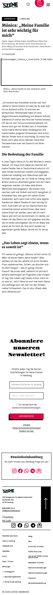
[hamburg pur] (8, 521)
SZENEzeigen (9, 19)
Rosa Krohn (10, 54)
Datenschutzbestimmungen (37, 573)
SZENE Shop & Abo (35, 551)
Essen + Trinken (7, 561)
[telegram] (33, 471)
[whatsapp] (26, 471)
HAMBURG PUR (7, 546)
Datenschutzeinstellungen (37, 568)
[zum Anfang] (46, 504)
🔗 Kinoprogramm (8, 572)
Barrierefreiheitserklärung (37, 583)
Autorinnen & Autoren (36, 546)
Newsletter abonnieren (10, 536)
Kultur (4, 556)
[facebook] (20, 471)
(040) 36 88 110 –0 (8, 508)
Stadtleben (6, 551)
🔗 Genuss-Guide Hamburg (11, 582)
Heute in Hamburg (8, 541)
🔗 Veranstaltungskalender (11, 577)
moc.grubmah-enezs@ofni (11, 511)
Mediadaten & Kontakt (36, 562)
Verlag (30, 536)
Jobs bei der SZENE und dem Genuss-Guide (38, 557)
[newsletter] (39, 471)
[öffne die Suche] (28, 4)
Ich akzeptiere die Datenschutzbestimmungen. (26, 406)
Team (30, 541)
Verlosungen (6, 566)
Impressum (32, 578)
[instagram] (14, 471)
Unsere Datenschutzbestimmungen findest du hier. (26, 428)
